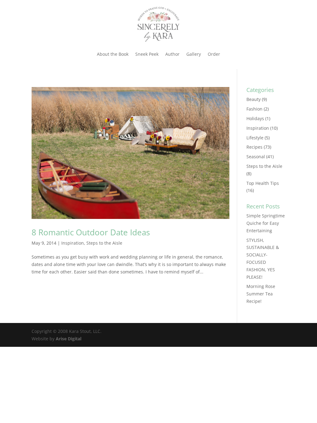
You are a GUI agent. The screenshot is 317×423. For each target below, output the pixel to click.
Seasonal (255, 156)
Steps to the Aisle (104, 243)
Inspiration (72, 243)
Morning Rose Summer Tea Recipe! (260, 293)
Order (214, 54)
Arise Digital (68, 339)
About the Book (112, 54)
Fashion (254, 109)
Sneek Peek (146, 54)
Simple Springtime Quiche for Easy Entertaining (265, 223)
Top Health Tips (262, 183)
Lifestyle (254, 138)
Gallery (193, 54)
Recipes (254, 147)
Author (172, 54)
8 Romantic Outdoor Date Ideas (91, 232)
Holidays (255, 118)
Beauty (253, 99)
